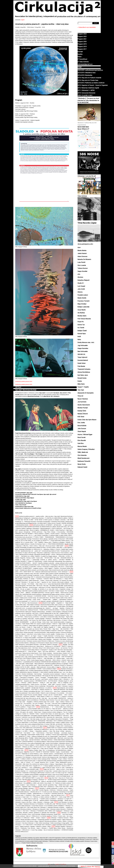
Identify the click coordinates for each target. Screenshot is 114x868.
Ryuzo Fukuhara (83, 399)
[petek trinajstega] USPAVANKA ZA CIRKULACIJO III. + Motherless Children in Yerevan (37, 549)
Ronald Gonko (82, 378)
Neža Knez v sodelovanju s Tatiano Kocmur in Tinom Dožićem (53, 552)
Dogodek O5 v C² (37, 765)
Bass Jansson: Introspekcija (22, 532)
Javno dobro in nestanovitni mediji (48, 616)
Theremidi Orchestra (84, 369)
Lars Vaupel (81, 286)
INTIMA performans (37, 532)
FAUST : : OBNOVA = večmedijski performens (32, 592)
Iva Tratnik (81, 327)
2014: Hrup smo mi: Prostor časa (88, 80)
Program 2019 (82, 44)
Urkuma (80, 292)
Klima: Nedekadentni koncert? (64, 762)
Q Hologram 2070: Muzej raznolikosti (32, 675)
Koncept (80, 51)
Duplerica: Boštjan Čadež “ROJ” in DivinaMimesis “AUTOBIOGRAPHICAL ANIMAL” (50, 750)
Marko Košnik (82, 298)
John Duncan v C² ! (20, 755)
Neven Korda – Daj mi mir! (62, 717)
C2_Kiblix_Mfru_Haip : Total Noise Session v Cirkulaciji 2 (59, 804)
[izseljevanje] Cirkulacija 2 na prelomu (41, 688)
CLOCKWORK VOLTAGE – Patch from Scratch (46, 596)
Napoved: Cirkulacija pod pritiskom (48, 821)
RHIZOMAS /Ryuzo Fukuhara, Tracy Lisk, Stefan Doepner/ (54, 700)
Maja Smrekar (82, 304)
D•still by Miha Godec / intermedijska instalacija (27, 604)
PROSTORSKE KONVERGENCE (56, 544)
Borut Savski (82, 437)
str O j (31, 535)
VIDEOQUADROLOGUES (22, 525)
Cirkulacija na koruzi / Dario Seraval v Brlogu (26, 821)
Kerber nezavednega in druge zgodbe (59, 823)
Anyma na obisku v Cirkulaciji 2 (51, 755)
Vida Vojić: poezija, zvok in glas (38, 719)
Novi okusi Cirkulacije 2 (28, 823)
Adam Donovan (82, 256)
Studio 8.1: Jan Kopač (30, 636)
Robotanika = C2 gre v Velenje (59, 759)
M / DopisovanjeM (52, 736)
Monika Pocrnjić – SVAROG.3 (43, 734)
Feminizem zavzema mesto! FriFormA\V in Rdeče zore (40, 641)
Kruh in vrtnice (33, 545)
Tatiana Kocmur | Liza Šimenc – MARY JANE (43, 684)
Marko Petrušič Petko (37, 629)
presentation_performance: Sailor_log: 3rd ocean (27, 679)
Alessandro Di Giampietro (86, 393)
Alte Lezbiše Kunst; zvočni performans (32, 727)
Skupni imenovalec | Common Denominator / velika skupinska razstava (42, 632)
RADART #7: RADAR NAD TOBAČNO (45, 752)
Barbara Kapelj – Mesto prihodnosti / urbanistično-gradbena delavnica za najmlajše (47, 663)
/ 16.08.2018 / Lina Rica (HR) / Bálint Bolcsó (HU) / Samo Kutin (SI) (35, 717)
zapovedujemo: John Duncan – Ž (26, 655)
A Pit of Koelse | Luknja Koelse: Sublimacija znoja (42, 722)
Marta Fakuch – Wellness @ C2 (45, 646)
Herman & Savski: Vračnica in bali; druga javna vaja (45, 757)
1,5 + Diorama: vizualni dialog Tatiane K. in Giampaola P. (34, 649)
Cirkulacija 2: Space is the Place (23, 802)
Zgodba (80, 54)
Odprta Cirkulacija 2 (67, 819)
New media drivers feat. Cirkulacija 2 (36, 807)
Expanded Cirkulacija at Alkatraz (23, 809)
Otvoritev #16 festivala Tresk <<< (38, 544)
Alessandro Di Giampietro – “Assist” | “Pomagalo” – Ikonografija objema (39, 677)
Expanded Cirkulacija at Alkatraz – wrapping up (60, 807)
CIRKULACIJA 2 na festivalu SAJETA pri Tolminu (44, 816)
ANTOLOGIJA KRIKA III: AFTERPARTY (42, 525)
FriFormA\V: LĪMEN (41, 655)
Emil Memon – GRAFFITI (60, 646)
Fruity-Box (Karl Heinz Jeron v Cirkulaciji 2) (43, 786)
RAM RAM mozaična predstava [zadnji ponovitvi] (34, 591)
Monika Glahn (82, 316)
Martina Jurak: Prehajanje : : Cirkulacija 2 (49, 639)
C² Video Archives (83, 62)
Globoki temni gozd (64, 785)
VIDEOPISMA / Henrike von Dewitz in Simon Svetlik (58, 575)
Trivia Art (80, 396)
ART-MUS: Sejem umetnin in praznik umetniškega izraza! (54, 573)
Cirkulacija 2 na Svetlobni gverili (23, 800)
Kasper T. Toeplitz (83, 387)
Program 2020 (82, 41)
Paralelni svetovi (83, 295)
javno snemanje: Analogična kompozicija (42, 814)
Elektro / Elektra (62, 821)
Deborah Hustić (82, 467)
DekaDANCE (18, 764)
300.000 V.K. (81, 354)
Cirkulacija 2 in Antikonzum (22, 817)
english (22, 19)
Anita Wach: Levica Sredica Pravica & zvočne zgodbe (41, 634)
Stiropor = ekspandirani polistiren (38, 731)
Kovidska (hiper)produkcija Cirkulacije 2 (39, 670)
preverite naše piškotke (43, 866)
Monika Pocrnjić (83, 408)
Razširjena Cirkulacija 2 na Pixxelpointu (33, 804)
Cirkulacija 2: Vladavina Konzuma (59, 817)
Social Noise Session (37, 805)
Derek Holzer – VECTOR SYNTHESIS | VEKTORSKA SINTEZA (36, 740)
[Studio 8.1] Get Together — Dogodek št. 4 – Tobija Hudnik (57, 603)
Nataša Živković (83, 414)
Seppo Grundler (82, 271)
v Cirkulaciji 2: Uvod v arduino (32, 795)
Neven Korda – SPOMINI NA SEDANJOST (61, 670)
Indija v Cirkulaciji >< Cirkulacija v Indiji (43, 802)
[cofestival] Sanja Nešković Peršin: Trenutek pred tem (56, 551)
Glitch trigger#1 (49, 568)
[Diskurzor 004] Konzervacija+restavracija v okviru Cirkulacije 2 (52, 571)
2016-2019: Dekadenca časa (86, 72)
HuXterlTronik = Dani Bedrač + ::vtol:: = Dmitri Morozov (30, 733)
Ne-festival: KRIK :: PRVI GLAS (34, 585)
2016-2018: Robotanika (85, 75)
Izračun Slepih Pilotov (23, 722)
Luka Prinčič (81, 262)
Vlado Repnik (82, 431)
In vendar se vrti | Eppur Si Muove (39, 726)
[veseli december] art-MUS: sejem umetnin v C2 (53, 604)
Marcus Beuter (82, 446)
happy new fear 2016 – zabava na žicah (54, 769)
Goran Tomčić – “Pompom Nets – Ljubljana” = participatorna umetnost (52, 599)
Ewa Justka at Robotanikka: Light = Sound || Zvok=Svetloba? (43, 743)
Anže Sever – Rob (67, 715)
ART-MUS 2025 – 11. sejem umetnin (63, 525)
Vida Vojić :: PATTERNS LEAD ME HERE (53, 585)
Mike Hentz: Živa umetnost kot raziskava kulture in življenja (38, 764)
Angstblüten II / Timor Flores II (31, 689)
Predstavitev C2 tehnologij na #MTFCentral (33, 772)
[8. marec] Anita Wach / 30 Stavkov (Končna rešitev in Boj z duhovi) (54, 597)
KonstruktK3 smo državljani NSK (45, 637)
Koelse (80, 381)
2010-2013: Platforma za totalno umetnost (91, 83)
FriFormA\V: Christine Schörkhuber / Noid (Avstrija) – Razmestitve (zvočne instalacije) (37, 674)
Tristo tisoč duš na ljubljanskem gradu (62, 703)
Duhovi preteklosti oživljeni (49, 668)
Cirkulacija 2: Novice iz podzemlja (36, 686)
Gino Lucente (82, 265)
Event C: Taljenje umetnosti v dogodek (25, 826)
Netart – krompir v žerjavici (38, 817)
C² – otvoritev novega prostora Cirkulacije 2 (56, 779)
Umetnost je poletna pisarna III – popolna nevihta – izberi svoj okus (41, 24)
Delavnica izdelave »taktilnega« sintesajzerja (27, 528)
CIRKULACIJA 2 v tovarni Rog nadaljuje (32, 830)
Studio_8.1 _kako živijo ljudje (48, 682)
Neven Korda (82, 464)
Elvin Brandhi (82, 440)
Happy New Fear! (52, 778)
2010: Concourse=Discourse (86, 93)
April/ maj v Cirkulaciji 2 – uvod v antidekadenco (28, 767)
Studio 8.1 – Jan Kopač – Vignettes (55, 608)
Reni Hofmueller (83, 351)
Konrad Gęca (82, 333)
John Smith (81, 289)
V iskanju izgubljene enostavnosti (51, 765)
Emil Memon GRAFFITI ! (48, 644)
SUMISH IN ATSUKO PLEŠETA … (23, 563)
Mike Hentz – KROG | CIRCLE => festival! (55, 660)
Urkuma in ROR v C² (67, 765)
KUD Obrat (81, 416)
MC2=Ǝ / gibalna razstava (66, 755)
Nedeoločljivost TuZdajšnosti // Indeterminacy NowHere (29, 518)
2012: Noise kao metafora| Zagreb (88, 88)
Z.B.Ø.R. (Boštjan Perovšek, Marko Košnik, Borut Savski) (50, 745)
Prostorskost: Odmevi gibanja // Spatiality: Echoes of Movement (48, 539)
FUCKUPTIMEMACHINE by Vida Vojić (49, 613)
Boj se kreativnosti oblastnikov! (52, 830)
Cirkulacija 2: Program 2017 (32, 748)
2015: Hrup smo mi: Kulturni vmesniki (89, 78)
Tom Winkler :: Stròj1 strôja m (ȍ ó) (37, 584)
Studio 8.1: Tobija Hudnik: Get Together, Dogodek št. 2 (36, 625)
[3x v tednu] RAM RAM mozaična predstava (31, 594)
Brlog (49, 826)
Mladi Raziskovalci (83, 458)
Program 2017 (82, 49)
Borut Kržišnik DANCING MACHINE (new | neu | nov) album (56, 672)
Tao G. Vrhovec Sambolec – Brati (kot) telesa (50, 653)
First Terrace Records (84, 319)
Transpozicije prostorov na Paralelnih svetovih (49, 819)
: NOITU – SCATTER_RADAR (46, 681)
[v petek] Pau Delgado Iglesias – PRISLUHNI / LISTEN (55, 556)
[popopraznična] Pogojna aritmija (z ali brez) (54, 594)
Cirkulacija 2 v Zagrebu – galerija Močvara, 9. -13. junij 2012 (35, 793)
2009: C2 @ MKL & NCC (85, 95)
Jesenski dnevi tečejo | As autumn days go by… (52, 713)
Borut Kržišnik (82, 425)
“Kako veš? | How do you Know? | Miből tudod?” (51, 545)
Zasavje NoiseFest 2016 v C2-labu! (44, 762)
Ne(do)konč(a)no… (45, 707)
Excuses (49, 592)
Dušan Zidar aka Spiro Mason (87, 419)
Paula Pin (81, 322)
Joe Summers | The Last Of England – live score (37, 703)
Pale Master (81, 366)
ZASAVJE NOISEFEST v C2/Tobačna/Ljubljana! (34, 741)
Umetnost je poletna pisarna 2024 (23, 381)
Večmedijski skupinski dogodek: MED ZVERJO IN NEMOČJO (46, 715)
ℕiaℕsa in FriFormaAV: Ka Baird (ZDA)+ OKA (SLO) (50, 566)
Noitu (79, 339)
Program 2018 (82, 46)
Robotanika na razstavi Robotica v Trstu (32, 753)
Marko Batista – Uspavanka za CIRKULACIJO (37, 729)
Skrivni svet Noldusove (32, 700)
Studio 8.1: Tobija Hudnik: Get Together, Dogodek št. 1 (41, 627)
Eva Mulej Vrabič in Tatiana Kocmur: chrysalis (49, 523)
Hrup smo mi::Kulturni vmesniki (60, 774)
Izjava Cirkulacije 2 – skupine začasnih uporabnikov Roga (41, 785)
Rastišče (56, 568)
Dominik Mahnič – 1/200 (60, 694)
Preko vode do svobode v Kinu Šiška (50, 748)
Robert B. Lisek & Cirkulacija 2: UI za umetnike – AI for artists (56, 693)
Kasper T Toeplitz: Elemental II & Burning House (51, 636)
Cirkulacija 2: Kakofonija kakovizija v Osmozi (53, 705)
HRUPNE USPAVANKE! (67, 523)
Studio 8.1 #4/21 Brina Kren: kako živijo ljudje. (60, 649)
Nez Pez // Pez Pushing (56, 729)
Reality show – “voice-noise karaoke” (63, 814)
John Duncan (82, 428)
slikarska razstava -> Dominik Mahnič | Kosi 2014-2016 (58, 753)
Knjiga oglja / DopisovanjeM (28, 734)
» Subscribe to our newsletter (87, 27)
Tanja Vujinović (82, 357)
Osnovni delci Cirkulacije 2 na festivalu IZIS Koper (59, 580)
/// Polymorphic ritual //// (65, 677)
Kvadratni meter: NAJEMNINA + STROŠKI (31, 668)
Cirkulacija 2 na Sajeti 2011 (65, 798)
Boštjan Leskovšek (83, 307)
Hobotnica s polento (41, 826)
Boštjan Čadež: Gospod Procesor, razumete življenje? (28, 694)
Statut (79, 56)
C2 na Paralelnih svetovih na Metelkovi (54, 805)
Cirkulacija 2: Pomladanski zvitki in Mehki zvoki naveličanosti (46, 810)
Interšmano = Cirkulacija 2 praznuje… (59, 790)
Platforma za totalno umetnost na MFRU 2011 (45, 797)
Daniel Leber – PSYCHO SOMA (44, 558)
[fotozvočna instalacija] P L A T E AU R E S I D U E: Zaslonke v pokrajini (33, 601)
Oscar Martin (82, 310)
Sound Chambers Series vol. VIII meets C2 (39, 708)
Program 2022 (82, 36)
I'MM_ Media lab (83, 452)
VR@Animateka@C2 (45, 528)
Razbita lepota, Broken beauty (57, 828)
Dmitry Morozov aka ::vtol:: (86, 342)
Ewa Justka (81, 422)
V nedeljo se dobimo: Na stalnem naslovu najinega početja (35, 759)
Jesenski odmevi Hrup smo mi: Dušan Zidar (40, 771)
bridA (79, 336)
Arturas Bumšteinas (84, 372)
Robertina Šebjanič (83, 280)
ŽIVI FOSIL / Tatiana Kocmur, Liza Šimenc (28, 616)
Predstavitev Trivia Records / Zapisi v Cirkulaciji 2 (34, 828)
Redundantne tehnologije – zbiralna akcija (61, 800)
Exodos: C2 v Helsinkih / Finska (31, 713)
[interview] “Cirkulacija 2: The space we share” (27, 582)
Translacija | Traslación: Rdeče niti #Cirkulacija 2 (49, 578)
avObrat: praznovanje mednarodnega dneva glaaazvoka (57, 561)
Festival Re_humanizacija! (53, 655)
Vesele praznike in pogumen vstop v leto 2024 (27, 573)
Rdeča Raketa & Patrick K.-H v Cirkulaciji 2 (48, 696)
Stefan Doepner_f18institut (86, 449)
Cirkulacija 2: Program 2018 (56, 726)
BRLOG (17, 828)
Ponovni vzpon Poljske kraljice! (60, 734)
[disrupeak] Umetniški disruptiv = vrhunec (44, 554)
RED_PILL (26, 545)
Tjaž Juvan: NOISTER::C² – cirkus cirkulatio (54, 651)
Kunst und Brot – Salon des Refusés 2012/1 (53, 795)
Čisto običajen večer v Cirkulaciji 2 (42, 824)
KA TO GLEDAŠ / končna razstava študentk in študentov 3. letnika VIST (46, 630)
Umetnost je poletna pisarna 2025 (23, 384)
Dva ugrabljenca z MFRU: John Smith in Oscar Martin (37, 783)
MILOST (35, 563)
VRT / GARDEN (39, 542)
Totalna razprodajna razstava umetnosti (62, 824)
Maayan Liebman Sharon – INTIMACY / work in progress (46, 611)
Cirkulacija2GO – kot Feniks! (53, 686)
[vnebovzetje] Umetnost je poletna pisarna (45, 559)
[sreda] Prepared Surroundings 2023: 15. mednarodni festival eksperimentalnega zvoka (37, 577)
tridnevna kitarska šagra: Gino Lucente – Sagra (46, 701)
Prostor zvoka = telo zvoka (65, 816)
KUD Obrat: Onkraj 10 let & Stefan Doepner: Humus (46, 648)
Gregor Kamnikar (83, 348)
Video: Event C (29, 824)
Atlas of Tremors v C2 (27, 762)
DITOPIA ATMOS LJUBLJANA (54, 547)
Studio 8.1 (81, 283)
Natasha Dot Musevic (84, 259)
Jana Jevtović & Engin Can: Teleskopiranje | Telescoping (38, 720)
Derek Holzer (82, 363)
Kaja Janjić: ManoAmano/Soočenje (25, 390)
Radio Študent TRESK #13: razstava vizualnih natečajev (36, 623)
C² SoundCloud (82, 59)
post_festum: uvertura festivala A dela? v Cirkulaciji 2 (55, 679)
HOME (80, 67)
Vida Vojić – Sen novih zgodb (49, 698)
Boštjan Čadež (82, 330)
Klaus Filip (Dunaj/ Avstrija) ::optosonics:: (60, 731)
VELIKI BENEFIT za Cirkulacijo (23, 599)
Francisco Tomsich (84, 301)
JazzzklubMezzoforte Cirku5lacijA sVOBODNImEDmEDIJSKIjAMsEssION (41, 662)
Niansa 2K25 (47, 542)
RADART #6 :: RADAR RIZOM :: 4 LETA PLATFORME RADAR (55, 776)
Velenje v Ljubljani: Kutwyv (62, 722)
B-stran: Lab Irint (48, 694)
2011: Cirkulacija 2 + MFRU (86, 90)
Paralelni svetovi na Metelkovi (48, 798)
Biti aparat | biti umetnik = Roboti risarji (30, 712)
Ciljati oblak (69, 530)
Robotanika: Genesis (64, 743)
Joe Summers (82, 402)
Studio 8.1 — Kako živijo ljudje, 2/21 (46, 658)
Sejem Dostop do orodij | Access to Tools (53, 767)
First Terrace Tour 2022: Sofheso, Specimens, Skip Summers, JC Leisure (48, 620)
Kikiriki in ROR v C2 (52, 727)
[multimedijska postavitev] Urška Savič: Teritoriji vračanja (35, 564)
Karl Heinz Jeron (83, 375)
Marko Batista (82, 250)
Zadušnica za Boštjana (59, 542)
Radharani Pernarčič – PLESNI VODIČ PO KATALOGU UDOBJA (43, 610)
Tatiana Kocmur (83, 268)
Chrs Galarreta (82, 455)
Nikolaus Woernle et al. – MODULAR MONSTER (52, 689)
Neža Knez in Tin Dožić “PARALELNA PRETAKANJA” (52, 587)
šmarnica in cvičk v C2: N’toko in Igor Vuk (56, 772)
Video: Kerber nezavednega (42, 823)
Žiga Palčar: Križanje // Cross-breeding (54, 532)
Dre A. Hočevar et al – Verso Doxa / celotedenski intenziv (57, 691)
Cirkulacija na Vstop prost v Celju (40, 809)
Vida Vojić (81, 390)
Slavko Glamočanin (84, 405)
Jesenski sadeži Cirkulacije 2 (23, 805)
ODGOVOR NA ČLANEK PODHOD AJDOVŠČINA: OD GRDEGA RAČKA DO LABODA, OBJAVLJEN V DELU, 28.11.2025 (44, 526)
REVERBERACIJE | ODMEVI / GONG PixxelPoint (52, 530)
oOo (79, 274)
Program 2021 (82, 39)
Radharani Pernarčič (84, 461)
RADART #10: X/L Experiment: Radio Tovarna (27, 705)
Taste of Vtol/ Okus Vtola (61, 786)
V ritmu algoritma (67, 547)
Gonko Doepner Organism (37, 660)
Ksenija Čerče (82, 411)
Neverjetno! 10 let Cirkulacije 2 (23, 757)
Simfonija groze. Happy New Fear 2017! (25, 752)
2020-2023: (90, 70)
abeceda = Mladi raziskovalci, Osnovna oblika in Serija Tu (46, 667)
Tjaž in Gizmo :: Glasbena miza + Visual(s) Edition (52, 606)
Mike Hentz (81, 384)
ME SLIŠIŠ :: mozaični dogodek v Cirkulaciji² (39, 618)
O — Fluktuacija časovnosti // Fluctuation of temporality (36, 521)
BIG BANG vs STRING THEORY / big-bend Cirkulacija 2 (40, 615)
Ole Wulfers (81, 313)
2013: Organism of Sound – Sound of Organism (93, 85)
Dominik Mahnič (83, 360)
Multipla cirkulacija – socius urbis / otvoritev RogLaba (34, 790)
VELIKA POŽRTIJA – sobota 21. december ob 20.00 (43, 781)
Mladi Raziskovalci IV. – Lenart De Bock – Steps (28, 651)
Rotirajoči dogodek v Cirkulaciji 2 (63, 826)
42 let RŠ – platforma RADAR (41, 800)
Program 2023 (82, 34)
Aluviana (80, 277)
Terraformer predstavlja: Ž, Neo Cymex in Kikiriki (27, 693)
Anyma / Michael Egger (85, 434)
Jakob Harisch (82, 253)
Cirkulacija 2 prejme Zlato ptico (58, 809)
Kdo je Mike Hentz (27, 765)
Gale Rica (81, 443)
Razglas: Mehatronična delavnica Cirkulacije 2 (27, 672)
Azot (79, 247)
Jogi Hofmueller (83, 345)
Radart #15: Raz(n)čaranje (35, 561)
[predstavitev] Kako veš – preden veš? (31, 551)
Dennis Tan (81, 325)
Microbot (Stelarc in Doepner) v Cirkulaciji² (33, 779)
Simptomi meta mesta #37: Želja (34, 755)
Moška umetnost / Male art (23, 816)
